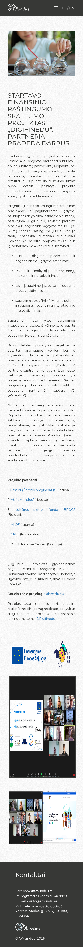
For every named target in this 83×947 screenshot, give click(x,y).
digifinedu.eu (53, 594)
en (71, 8)
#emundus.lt (41, 891)
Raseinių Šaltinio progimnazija (33, 490)
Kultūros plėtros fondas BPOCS (45, 510)
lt (64, 8)
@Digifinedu (45, 619)
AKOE (16, 524)
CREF (15, 534)
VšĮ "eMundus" (22, 500)
